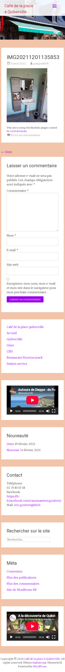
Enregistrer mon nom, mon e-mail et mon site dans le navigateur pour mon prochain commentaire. (31, 288)
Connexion (14, 571)
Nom (11, 235)
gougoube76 (41, 63)
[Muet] (48, 411)
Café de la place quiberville (25, 327)
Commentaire (18, 190)
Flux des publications (21, 577)
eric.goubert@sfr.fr (27, 505)
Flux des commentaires (23, 583)
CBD (10, 351)
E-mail (12, 250)
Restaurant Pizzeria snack (25, 357)
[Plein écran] (53, 411)
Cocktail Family (18, 131)
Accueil (12, 333)
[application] (32, 400)
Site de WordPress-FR (22, 590)
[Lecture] (11, 411)
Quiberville (14, 339)
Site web (12, 264)
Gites (6, 152)
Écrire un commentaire (25, 135)
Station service (17, 363)
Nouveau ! (14, 450)
